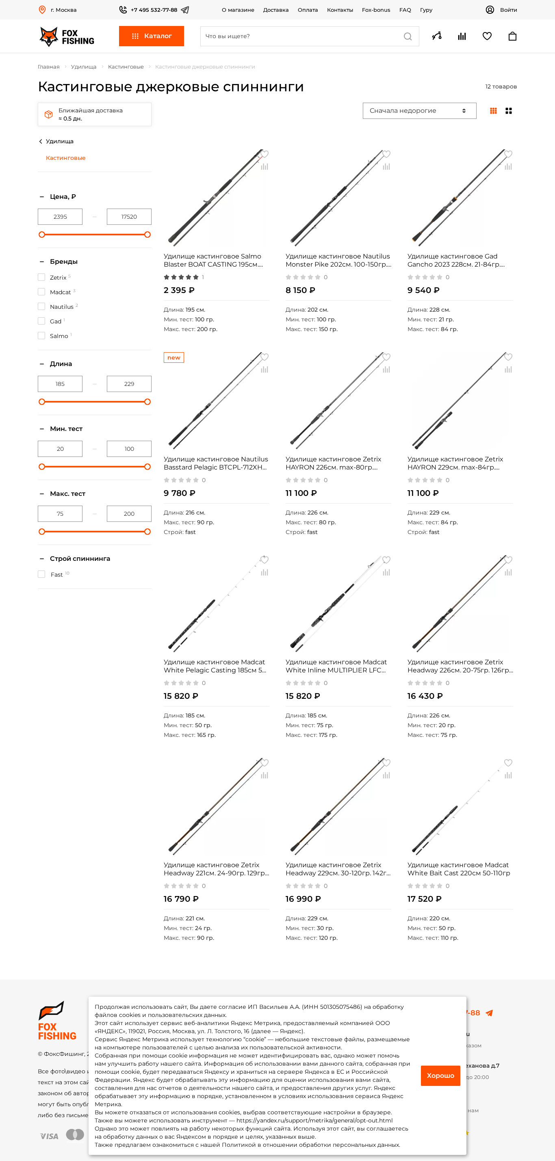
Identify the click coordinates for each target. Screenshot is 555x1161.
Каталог (158, 36)
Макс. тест (67, 494)
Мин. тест (66, 429)
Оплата (308, 9)
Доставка (276, 9)
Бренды (64, 261)
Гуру (426, 9)
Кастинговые (66, 158)
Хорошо (440, 1075)
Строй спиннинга (80, 558)
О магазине (238, 9)
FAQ (405, 9)
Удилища (60, 141)
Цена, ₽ (63, 196)
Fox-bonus (376, 9)
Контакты (340, 9)
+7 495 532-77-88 (154, 9)
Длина (61, 364)
